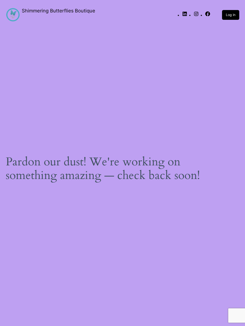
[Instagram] (196, 15)
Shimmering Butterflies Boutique (58, 11)
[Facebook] (208, 15)
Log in (230, 15)
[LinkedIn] (185, 15)
